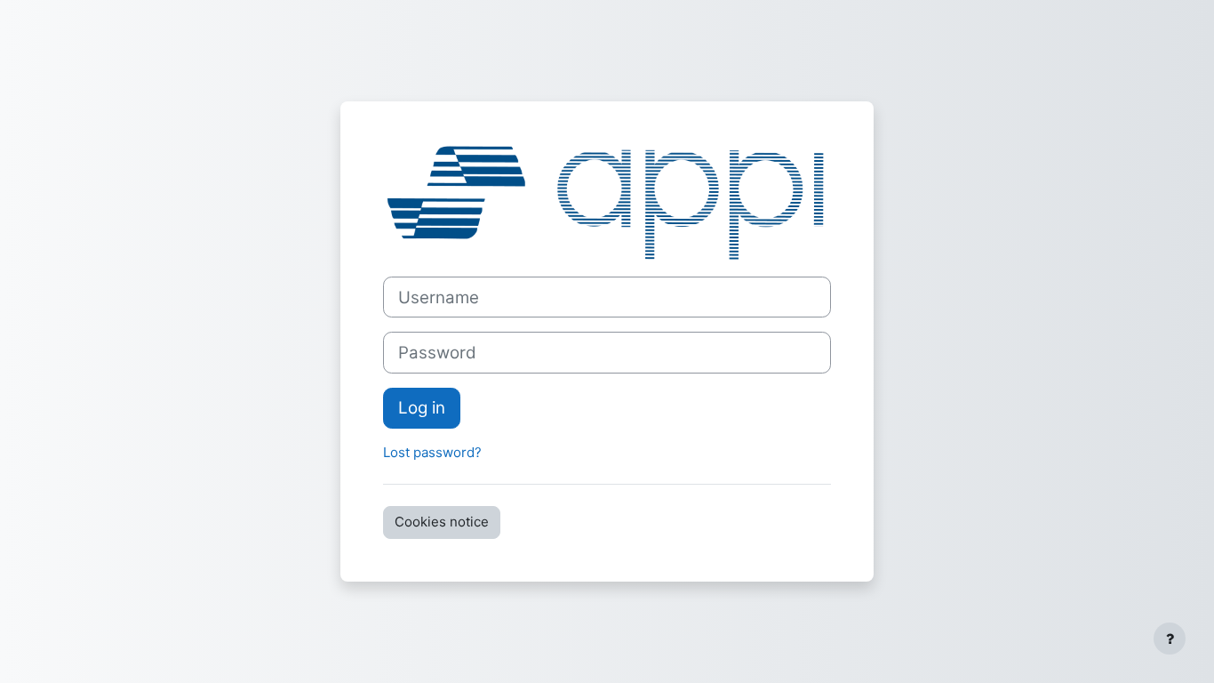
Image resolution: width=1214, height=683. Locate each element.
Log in (421, 408)
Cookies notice (442, 521)
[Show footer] (1170, 639)
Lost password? (432, 452)
